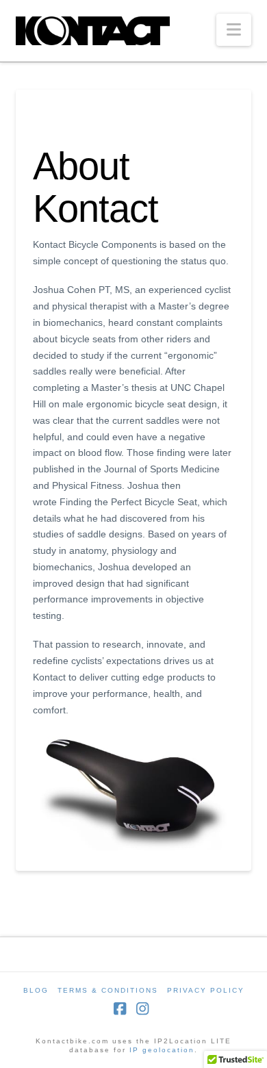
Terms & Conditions (108, 990)
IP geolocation (161, 1050)
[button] (233, 30)
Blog (36, 990)
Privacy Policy (205, 990)
